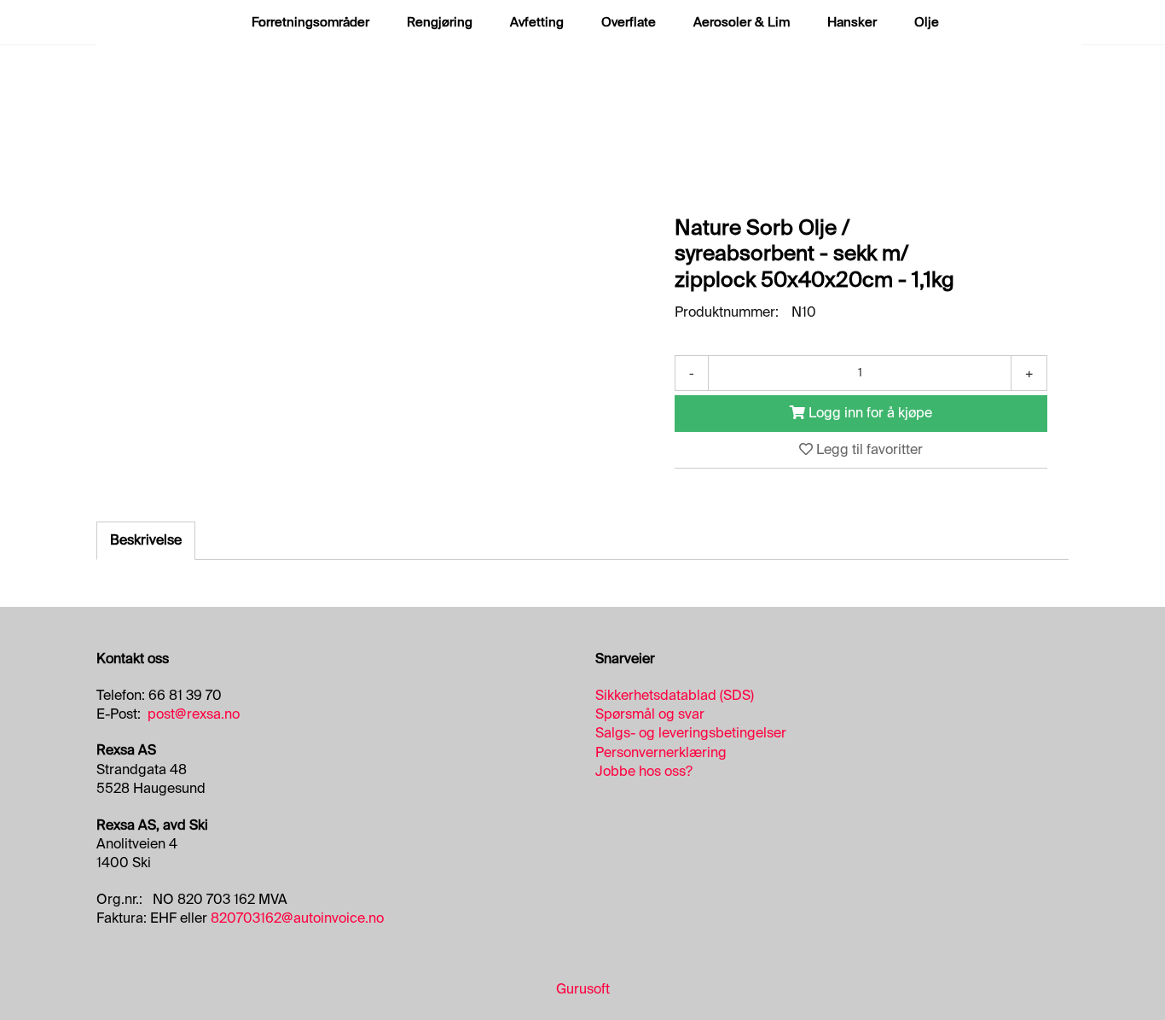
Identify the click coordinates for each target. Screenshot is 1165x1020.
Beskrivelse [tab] (146, 540)
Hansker (852, 22)
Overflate (628, 22)
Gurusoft (583, 989)
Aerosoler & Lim (741, 22)
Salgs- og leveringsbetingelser (690, 733)
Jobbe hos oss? (644, 771)
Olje (926, 22)
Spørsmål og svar (649, 714)
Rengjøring (439, 22)
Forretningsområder (310, 22)
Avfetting (537, 22)
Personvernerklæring (661, 752)
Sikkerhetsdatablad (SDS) (674, 695)
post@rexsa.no (194, 714)
